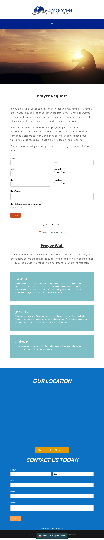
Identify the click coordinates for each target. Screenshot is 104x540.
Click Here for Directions (52, 450)
